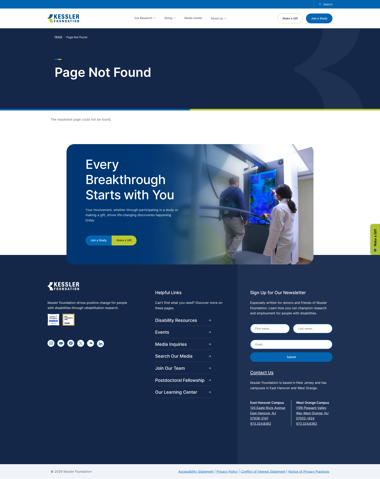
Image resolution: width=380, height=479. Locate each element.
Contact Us (262, 372)
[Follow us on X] (80, 343)
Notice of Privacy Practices (308, 471)
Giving (168, 18)
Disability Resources (176, 320)
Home (58, 36)
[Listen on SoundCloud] (90, 343)
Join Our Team (170, 368)
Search (327, 4)
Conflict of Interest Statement (263, 471)
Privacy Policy (227, 471)
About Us (217, 18)
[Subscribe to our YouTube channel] (60, 343)
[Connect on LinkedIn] (100, 343)
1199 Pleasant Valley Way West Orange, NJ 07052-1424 (312, 413)
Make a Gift (290, 18)
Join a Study (319, 18)
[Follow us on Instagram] (51, 343)
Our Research (143, 18)
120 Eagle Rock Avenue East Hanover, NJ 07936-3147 (267, 413)
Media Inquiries (171, 344)
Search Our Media (174, 356)
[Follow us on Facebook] (70, 343)
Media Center (193, 18)
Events (162, 332)
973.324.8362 (260, 424)
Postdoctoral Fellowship (180, 380)
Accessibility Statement (196, 471)
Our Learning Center (176, 392)
